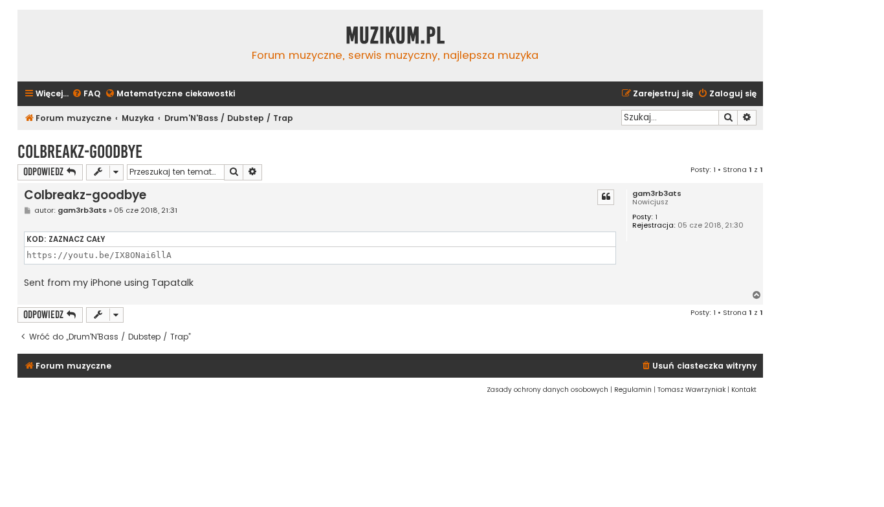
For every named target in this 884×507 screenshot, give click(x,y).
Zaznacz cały (77, 239)
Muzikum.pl (395, 36)
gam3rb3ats (656, 193)
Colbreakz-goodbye (79, 152)
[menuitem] (86, 94)
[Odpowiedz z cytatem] (605, 197)
